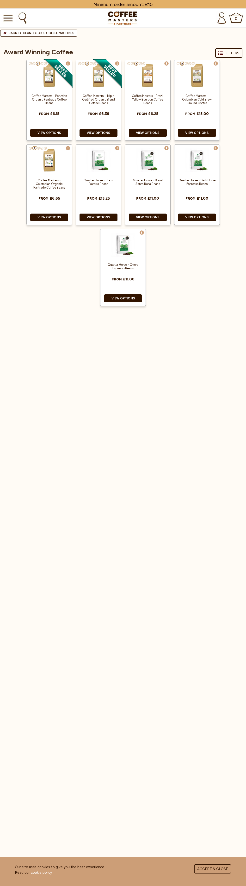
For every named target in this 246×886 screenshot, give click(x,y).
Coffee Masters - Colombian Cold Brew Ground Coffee (197, 99)
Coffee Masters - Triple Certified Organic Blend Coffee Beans (98, 99)
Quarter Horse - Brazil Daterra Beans (98, 182)
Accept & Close (212, 869)
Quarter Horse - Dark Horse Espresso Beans (196, 182)
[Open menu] (7, 18)
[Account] (222, 18)
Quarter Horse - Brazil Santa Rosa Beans (148, 182)
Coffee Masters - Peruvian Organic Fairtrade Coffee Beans (49, 99)
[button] (68, 63)
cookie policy (41, 872)
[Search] (22, 18)
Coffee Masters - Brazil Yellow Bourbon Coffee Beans (147, 99)
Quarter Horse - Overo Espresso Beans (123, 266)
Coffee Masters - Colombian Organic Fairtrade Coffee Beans (49, 183)
